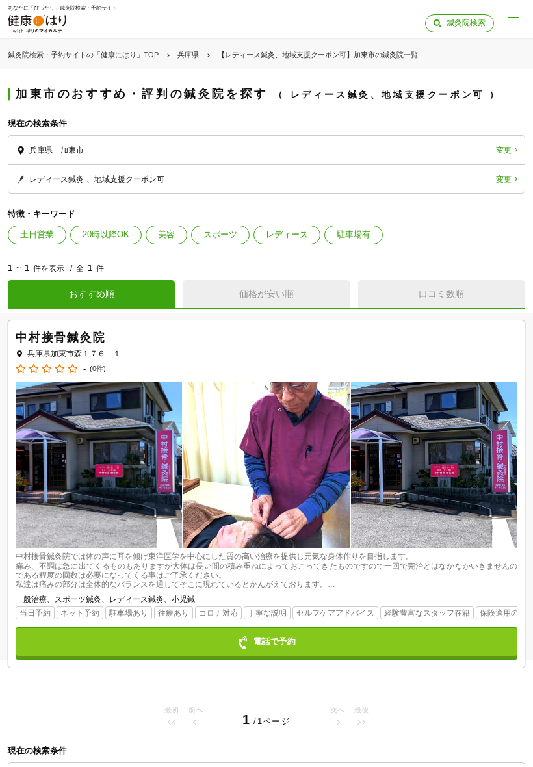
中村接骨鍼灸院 (61, 337)
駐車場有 (353, 234)
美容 (166, 234)
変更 (504, 150)
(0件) (98, 368)
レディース (287, 234)
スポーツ (220, 234)
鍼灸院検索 (466, 22)
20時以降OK (106, 234)
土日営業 (37, 234)
